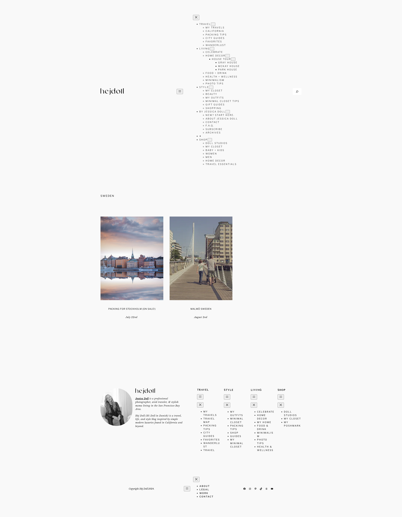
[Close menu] (196, 17)
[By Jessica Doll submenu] (227, 111)
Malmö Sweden (201, 309)
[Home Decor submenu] (227, 55)
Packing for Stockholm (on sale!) (132, 309)
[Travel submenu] (213, 24)
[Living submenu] (212, 48)
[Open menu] (180, 91)
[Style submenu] (211, 87)
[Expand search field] (297, 91)
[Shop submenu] (210, 139)
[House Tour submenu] (233, 59)
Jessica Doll (142, 398)
